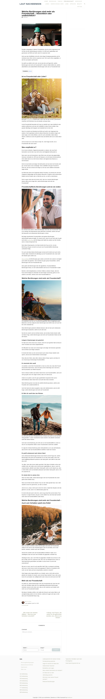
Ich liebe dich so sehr (48, 672)
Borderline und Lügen (48, 668)
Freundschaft (30, 119)
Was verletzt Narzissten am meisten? (52, 670)
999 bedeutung (24, 692)
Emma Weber (28, 601)
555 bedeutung (24, 683)
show (30, 71)
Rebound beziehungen (49, 681)
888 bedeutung (24, 690)
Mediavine (69, 697)
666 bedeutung (24, 685)
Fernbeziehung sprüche (49, 661)
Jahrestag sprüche (47, 675)
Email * (42, 647)
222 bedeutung (24, 676)
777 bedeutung (24, 687)
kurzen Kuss (30, 240)
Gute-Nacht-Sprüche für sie (73, 663)
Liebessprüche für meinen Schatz (51, 659)
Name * (25, 647)
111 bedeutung (23, 674)
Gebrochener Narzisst (48, 665)
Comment (24, 629)
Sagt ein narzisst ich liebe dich (51, 663)
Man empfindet (25, 259)
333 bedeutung (24, 678)
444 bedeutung (24, 680)
